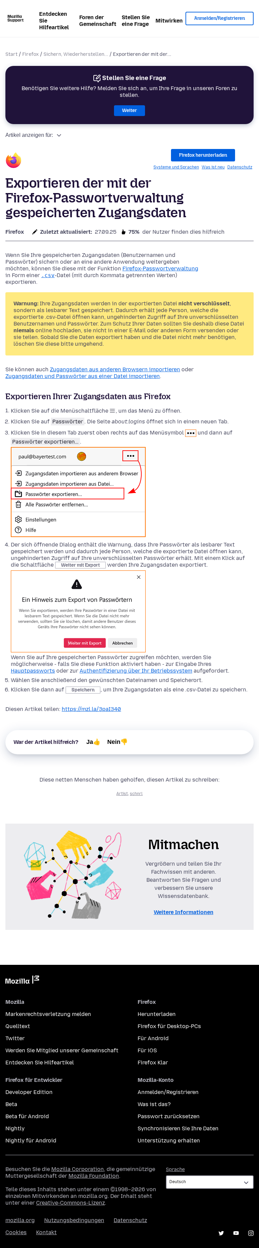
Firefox (30, 54)
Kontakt (46, 1232)
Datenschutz (239, 167)
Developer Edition (29, 1092)
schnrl (136, 793)
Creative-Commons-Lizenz (70, 1203)
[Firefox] (13, 161)
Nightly (15, 1128)
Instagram (251, 1233)
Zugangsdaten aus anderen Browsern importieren (115, 369)
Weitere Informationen (183, 912)
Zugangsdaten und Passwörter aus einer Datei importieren (82, 376)
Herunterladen (157, 1014)
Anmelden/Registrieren (219, 18)
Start (11, 54)
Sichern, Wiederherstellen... (76, 54)
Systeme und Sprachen (176, 167)
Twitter (15, 1038)
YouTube (236, 1233)
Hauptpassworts (33, 671)
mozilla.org (20, 1220)
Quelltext (17, 1026)
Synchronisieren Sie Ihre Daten (178, 1128)
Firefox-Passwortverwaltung (160, 268)
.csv (48, 275)
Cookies (16, 1232)
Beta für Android (27, 1116)
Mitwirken (169, 20)
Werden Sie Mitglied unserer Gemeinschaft (61, 1050)
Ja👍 (93, 742)
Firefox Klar (153, 1062)
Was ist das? (154, 1104)
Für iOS (147, 1050)
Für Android (153, 1038)
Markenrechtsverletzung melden (48, 1014)
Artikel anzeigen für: (29, 135)
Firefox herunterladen (203, 155)
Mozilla (22, 981)
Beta (11, 1104)
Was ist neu (213, 167)
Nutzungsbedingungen (74, 1220)
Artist (122, 793)
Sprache (175, 1169)
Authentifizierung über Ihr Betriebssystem (136, 671)
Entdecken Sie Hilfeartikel (54, 21)
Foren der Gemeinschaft (97, 20)
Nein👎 (117, 742)
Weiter (129, 110)
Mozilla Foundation (93, 1176)
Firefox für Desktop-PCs (169, 1026)
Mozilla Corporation (77, 1169)
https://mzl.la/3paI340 (91, 709)
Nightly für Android (30, 1140)
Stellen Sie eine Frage (136, 20)
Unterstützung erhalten (169, 1140)
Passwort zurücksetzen (169, 1116)
